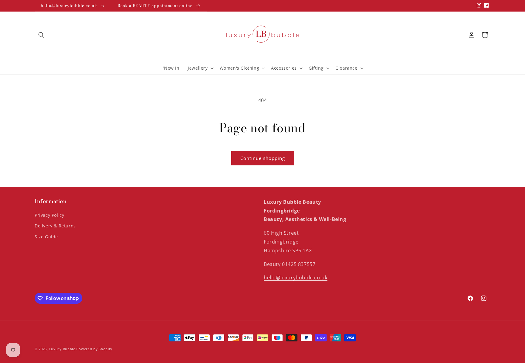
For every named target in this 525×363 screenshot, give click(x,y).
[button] (41, 35)
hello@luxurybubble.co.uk (295, 278)
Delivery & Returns (55, 226)
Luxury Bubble (62, 349)
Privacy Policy (49, 215)
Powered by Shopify (94, 349)
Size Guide (46, 237)
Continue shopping (262, 158)
